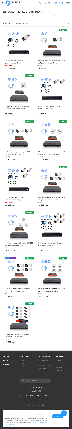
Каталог (6, 356)
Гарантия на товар (45, 365)
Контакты (23, 365)
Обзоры (58, 360)
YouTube (38, 405)
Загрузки (59, 370)
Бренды (6, 364)
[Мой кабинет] (49, 3)
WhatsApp (43, 405)
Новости (23, 360)
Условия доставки (45, 363)
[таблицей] (68, 23)
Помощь (59, 356)
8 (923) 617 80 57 (36, 387)
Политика (42, 368)
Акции (5, 360)
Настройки (59, 367)
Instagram (34, 405)
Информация (44, 356)
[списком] (65, 23)
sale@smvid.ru (37, 391)
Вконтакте (29, 405)
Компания (24, 356)
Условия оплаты (44, 360)
